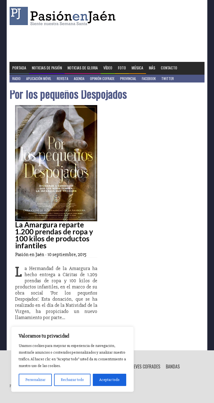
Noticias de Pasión (47, 68)
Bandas (173, 366)
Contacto (169, 68)
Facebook (149, 78)
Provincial (128, 78)
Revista (62, 78)
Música (137, 68)
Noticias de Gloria (82, 68)
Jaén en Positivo (24, 86)
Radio (16, 78)
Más (152, 68)
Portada (19, 68)
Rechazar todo (72, 379)
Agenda (79, 78)
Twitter (167, 78)
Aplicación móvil (38, 78)
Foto (122, 68)
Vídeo (107, 68)
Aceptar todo (109, 379)
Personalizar (35, 379)
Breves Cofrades (144, 366)
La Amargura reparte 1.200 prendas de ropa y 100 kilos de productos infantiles (54, 235)
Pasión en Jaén (64, 16)
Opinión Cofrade (102, 78)
